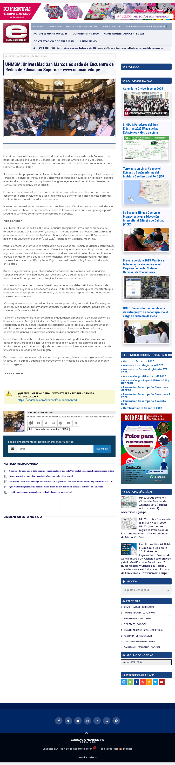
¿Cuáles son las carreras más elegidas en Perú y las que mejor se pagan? (40, 492)
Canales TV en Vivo (111, 26)
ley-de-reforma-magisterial (139, 641)
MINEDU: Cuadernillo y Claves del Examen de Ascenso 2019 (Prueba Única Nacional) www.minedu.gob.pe (144, 505)
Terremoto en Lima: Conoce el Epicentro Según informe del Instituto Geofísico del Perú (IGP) (144, 172)
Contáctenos (55, 26)
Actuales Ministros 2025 (50, 33)
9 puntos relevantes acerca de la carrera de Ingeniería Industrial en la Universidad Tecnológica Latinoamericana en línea (61, 471)
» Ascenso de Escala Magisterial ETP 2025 (144, 371)
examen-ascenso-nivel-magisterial (143, 630)
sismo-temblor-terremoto (139, 606)
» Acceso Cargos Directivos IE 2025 (143, 376)
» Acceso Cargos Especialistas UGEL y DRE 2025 (145, 382)
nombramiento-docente (137, 618)
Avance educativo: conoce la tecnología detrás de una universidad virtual (41, 476)
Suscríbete (38, 26)
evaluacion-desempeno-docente (142, 647)
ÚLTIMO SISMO (88, 41)
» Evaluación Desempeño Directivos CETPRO (144, 388)
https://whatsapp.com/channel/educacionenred (47, 400)
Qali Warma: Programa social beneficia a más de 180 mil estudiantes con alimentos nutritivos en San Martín (56, 487)
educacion (41, 56)
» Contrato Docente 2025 (137, 361)
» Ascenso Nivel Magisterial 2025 (142, 365)
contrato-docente (135, 624)
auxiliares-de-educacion (138, 635)
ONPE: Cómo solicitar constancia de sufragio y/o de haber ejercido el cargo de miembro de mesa (145, 312)
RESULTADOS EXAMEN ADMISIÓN (81, 26)
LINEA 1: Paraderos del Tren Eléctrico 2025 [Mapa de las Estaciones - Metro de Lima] (141, 128)
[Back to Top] (86, 732)
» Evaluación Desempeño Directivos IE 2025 (146, 395)
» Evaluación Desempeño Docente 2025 (143, 402)
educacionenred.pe (13, 373)
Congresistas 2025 (85, 33)
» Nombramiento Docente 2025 (141, 408)
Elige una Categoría (136, 590)
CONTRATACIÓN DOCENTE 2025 (53, 41)
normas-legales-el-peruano (139, 612)
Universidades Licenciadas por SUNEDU (145, 26)
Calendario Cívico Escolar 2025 (143, 88)
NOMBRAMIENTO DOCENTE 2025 (124, 33)
